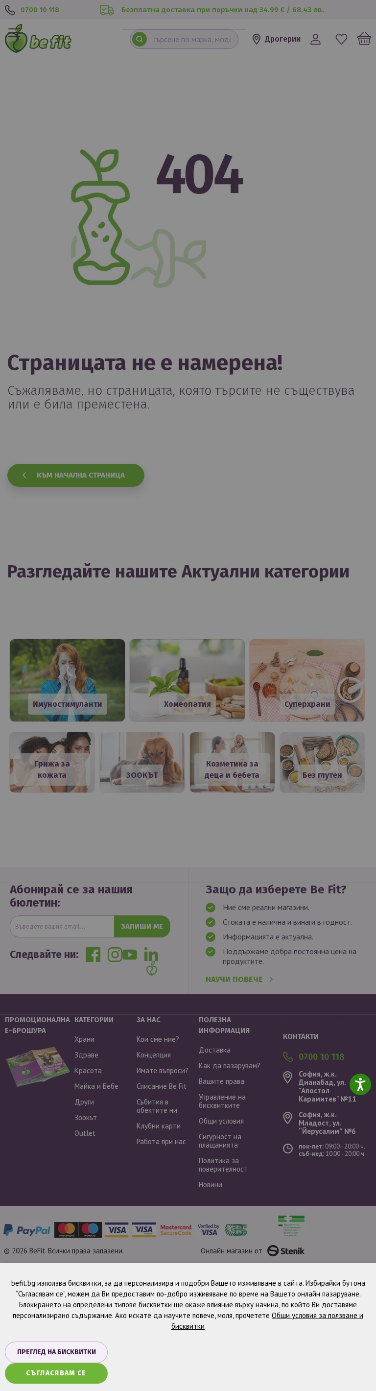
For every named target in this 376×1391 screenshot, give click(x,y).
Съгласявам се (56, 1373)
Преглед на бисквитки (56, 1352)
